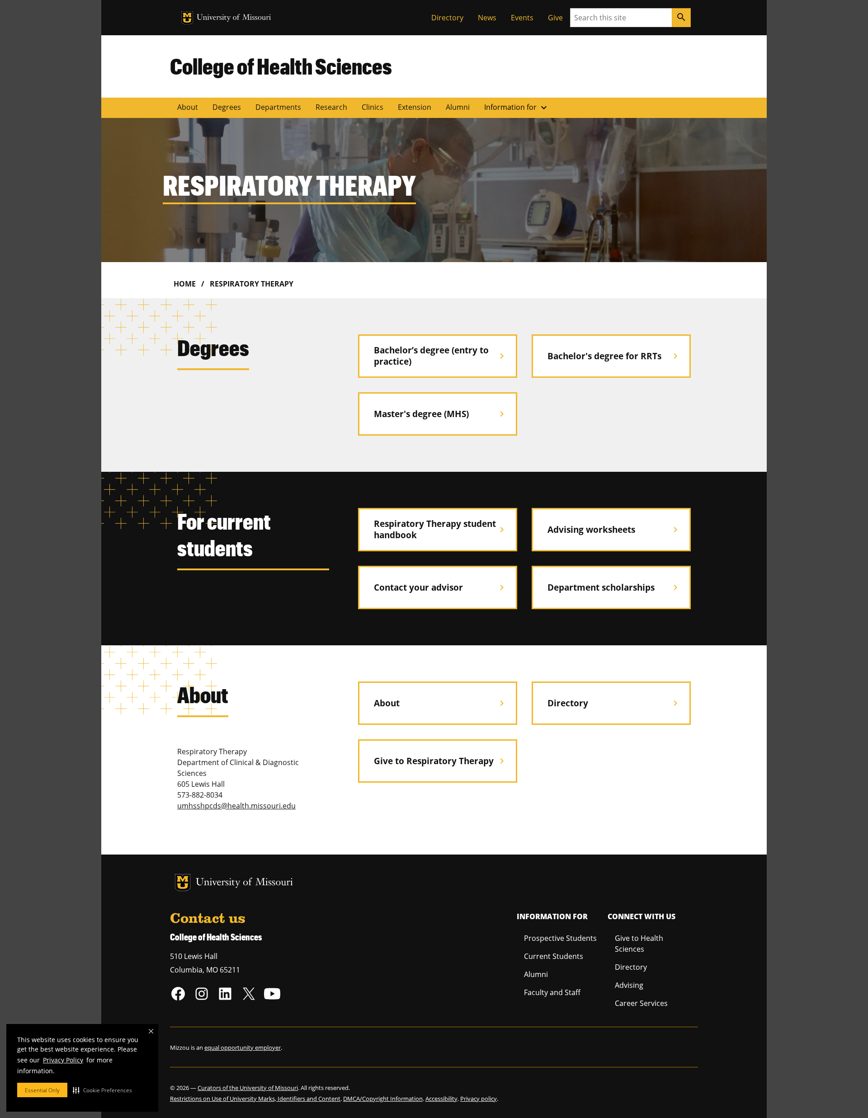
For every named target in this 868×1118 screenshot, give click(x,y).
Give (555, 18)
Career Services (641, 1003)
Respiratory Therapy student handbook (440, 529)
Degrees (226, 107)
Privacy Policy (63, 1060)
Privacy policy (478, 1099)
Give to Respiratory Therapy (440, 761)
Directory (447, 18)
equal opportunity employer (242, 1047)
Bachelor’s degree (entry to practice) (440, 355)
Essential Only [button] (42, 1090)
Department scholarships (614, 587)
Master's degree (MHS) (440, 414)
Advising (629, 985)
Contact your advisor (440, 587)
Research (331, 107)
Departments (278, 107)
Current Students (553, 956)
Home (185, 284)
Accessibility (441, 1099)
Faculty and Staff (552, 992)
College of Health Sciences (281, 66)
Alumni (458, 107)
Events (522, 18)
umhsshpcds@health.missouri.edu (236, 806)
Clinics (372, 107)
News (487, 18)
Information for (516, 107)
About (187, 107)
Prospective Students (560, 938)
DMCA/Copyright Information (383, 1099)
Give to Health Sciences (639, 943)
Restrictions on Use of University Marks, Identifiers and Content (255, 1099)
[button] (102, 1090)
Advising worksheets (614, 529)
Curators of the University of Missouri (248, 1088)
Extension (414, 107)
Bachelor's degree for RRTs (614, 356)
